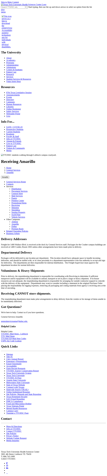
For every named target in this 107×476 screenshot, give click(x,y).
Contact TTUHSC (14, 431)
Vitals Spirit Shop (13, 81)
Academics (10, 60)
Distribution (16, 189)
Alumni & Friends (13, 141)
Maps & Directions (14, 426)
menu (3, 12)
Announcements (13, 95)
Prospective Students (14, 129)
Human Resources (13, 104)
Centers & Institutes (14, 70)
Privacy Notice (12, 436)
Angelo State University (16, 380)
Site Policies (11, 433)
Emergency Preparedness (16, 361)
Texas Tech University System (18, 373)
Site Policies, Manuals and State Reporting (23, 394)
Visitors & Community (15, 148)
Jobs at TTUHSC (13, 139)
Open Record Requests (15, 368)
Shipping (15, 208)
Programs (10, 63)
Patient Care (11, 72)
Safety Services (12, 111)
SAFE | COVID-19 (14, 127)
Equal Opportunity (14, 364)
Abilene (14, 222)
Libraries (10, 107)
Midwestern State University (18, 382)
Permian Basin (17, 229)
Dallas (14, 226)
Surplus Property (18, 212)
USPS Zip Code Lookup (11, 341)
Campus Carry (12, 411)
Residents (10, 134)
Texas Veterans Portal (15, 406)
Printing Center (17, 200)
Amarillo (10, 172)
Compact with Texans (15, 387)
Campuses (10, 102)
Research (10, 74)
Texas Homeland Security (17, 397)
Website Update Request (16, 438)
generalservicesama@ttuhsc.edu (14, 321)
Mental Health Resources (16, 408)
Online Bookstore (13, 109)
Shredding (15, 210)
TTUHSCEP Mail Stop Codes (13, 338)
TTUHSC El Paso (13, 378)
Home (8, 168)
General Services (13, 170)
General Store (17, 193)
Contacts (9, 184)
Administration (12, 65)
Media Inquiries (12, 440)
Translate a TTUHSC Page (17, 413)
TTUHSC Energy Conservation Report (22, 371)
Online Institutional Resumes (18, 392)
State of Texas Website (15, 385)
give (3, 9)
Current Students (13, 132)
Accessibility (11, 366)
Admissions (11, 67)
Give (8, 116)
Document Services (19, 191)
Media (8, 150)
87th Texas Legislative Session (19, 92)
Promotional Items (18, 203)
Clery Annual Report (14, 359)
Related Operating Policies (17, 231)
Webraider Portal (13, 114)
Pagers (14, 198)
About (8, 58)
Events (9, 97)
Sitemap (9, 354)
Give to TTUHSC (13, 143)
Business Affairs (13, 233)
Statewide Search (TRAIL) (17, 389)
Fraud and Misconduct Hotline (18, 404)
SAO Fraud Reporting (15, 399)
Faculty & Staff (12, 136)
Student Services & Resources (18, 79)
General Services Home (16, 182)
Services (9, 77)
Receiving (15, 205)
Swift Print (15, 215)
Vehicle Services (18, 217)
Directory (10, 99)
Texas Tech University (15, 375)
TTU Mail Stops (8, 336)
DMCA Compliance (14, 401)
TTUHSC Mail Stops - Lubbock (14, 334)
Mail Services (17, 196)
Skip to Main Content (10, 2)
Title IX (9, 357)
